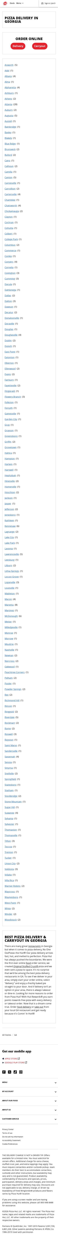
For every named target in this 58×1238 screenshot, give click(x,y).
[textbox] (29, 981)
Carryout (39, 46)
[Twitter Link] (11, 1072)
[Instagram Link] (22, 1072)
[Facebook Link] (5, 1072)
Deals (12, 3)
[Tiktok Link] (16, 1072)
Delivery (18, 46)
